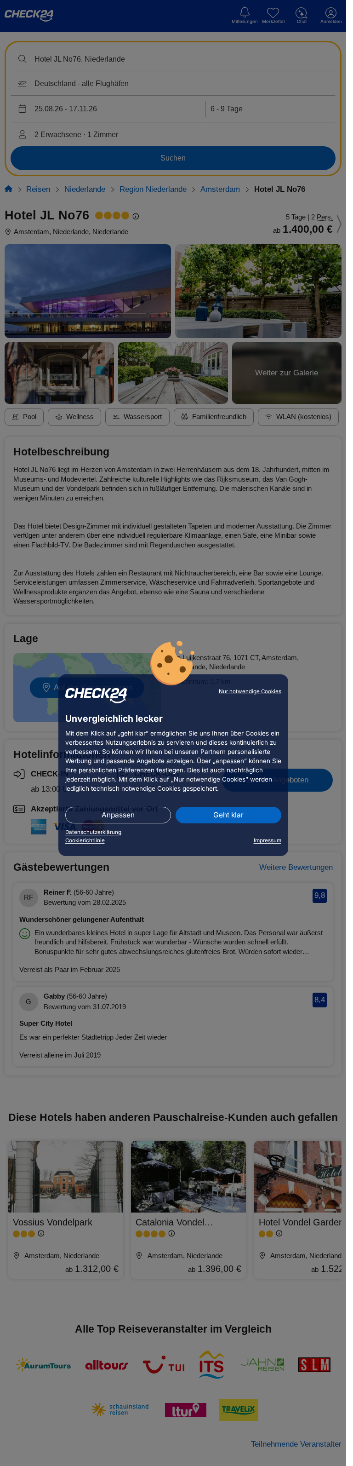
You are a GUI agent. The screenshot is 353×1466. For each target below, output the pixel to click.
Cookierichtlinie (85, 840)
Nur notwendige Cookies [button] (250, 691)
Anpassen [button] (118, 815)
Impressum (267, 840)
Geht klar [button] (228, 815)
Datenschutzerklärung (93, 832)
